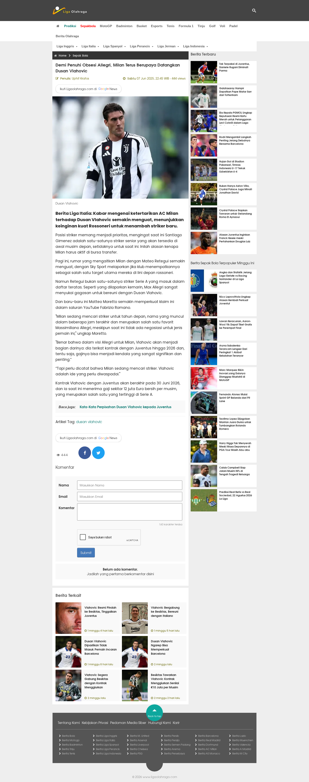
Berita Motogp (70, 740)
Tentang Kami (69, 722)
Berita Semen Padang (177, 744)
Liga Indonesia (194, 46)
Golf (212, 26)
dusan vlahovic (89, 421)
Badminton (124, 26)
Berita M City (239, 753)
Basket (142, 26)
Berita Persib (171, 736)
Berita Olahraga (67, 36)
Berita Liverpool (139, 744)
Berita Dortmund (208, 744)
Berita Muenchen (242, 740)
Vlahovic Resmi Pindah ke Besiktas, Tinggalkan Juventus (100, 611)
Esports (156, 26)
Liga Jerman (166, 46)
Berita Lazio (239, 736)
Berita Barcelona (208, 736)
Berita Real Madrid (209, 740)
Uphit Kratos (80, 78)
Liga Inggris (65, 46)
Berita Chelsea (139, 749)
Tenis (170, 26)
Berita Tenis (68, 753)
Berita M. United (139, 736)
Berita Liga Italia (105, 740)
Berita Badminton (72, 744)
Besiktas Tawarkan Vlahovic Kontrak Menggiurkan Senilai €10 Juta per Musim (165, 680)
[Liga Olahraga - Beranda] (69, 10)
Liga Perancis (140, 46)
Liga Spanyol (112, 46)
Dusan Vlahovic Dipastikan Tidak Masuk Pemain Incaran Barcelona (101, 647)
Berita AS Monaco (209, 753)
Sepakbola (88, 26)
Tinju (201, 26)
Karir (176, 722)
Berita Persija (171, 740)
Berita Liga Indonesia (108, 753)
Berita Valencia (241, 744)
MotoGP (106, 26)
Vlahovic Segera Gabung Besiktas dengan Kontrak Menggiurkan (96, 680)
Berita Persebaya (174, 753)
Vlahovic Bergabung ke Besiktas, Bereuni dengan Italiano (165, 611)
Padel (233, 26)
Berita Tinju (68, 749)
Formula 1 (186, 26)
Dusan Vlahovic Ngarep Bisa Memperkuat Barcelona (162, 647)
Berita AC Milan (207, 749)
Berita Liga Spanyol (107, 744)
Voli (222, 26)
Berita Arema (172, 749)
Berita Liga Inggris (106, 736)
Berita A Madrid (241, 749)
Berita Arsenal (138, 740)
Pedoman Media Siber (128, 722)
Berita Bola (68, 736)
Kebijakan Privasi (95, 722)
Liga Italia (89, 46)
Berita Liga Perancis (108, 749)
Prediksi (70, 26)
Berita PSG (136, 753)
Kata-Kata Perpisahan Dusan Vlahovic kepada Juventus (125, 406)
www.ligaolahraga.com (160, 777)
